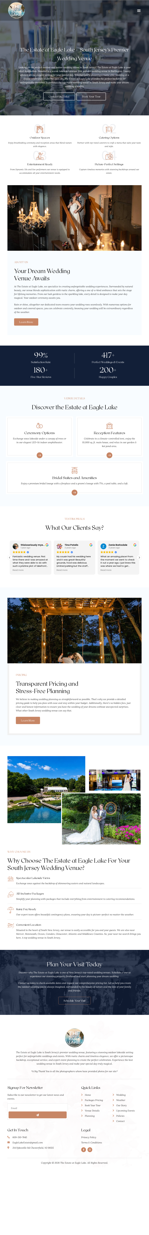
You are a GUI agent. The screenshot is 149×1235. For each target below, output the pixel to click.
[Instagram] (89, 1149)
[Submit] (38, 1114)
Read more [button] (18, 570)
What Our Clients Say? (74, 527)
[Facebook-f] (83, 1149)
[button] (139, 10)
